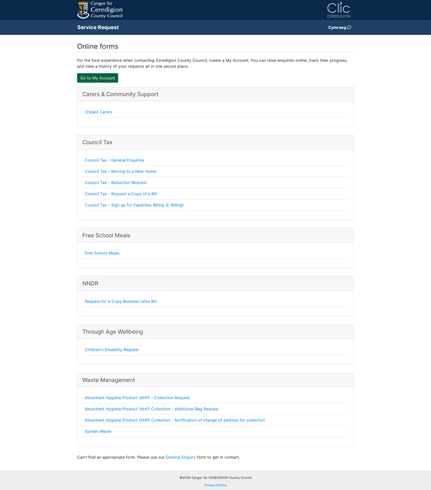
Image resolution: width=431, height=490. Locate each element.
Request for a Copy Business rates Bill (121, 301)
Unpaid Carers (98, 111)
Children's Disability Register (112, 349)
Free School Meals (102, 252)
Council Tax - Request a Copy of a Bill (121, 193)
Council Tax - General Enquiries (114, 160)
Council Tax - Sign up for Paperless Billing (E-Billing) (134, 204)
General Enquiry (181, 457)
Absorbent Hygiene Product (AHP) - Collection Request (137, 397)
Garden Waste (98, 431)
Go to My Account (97, 77)
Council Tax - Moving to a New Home (120, 171)
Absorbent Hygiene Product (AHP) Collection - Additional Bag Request (152, 408)
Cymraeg (337, 27)
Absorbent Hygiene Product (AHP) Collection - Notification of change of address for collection (175, 420)
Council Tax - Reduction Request (116, 182)
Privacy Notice (215, 485)
